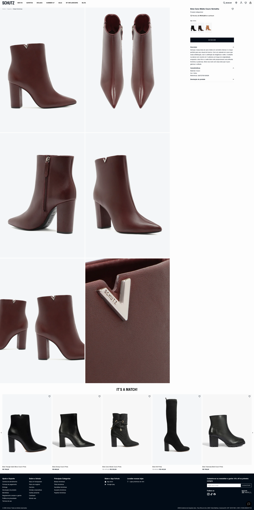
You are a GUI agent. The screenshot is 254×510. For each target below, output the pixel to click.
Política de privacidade (9, 498)
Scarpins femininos (60, 490)
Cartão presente (34, 493)
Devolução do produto (9, 490)
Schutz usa (32, 498)
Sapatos (9, 9)
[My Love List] (245, 3)
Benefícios (5, 493)
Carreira (31, 487)
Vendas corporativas (35, 490)
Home (4, 9)
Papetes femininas (60, 493)
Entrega (4, 487)
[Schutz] (8, 2)
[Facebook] (214, 494)
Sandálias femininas (60, 487)
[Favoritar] (232, 9)
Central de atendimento (9, 481)
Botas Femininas (17, 9)
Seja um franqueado (35, 481)
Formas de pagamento (9, 484)
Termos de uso (7, 501)
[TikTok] (211, 494)
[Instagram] (208, 494)
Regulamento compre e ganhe (11, 495)
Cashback (32, 495)
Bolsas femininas (59, 481)
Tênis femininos (59, 484)
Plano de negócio (34, 484)
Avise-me (212, 40)
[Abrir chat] (249, 504)
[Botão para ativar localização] (236, 3)
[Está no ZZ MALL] (247, 493)
